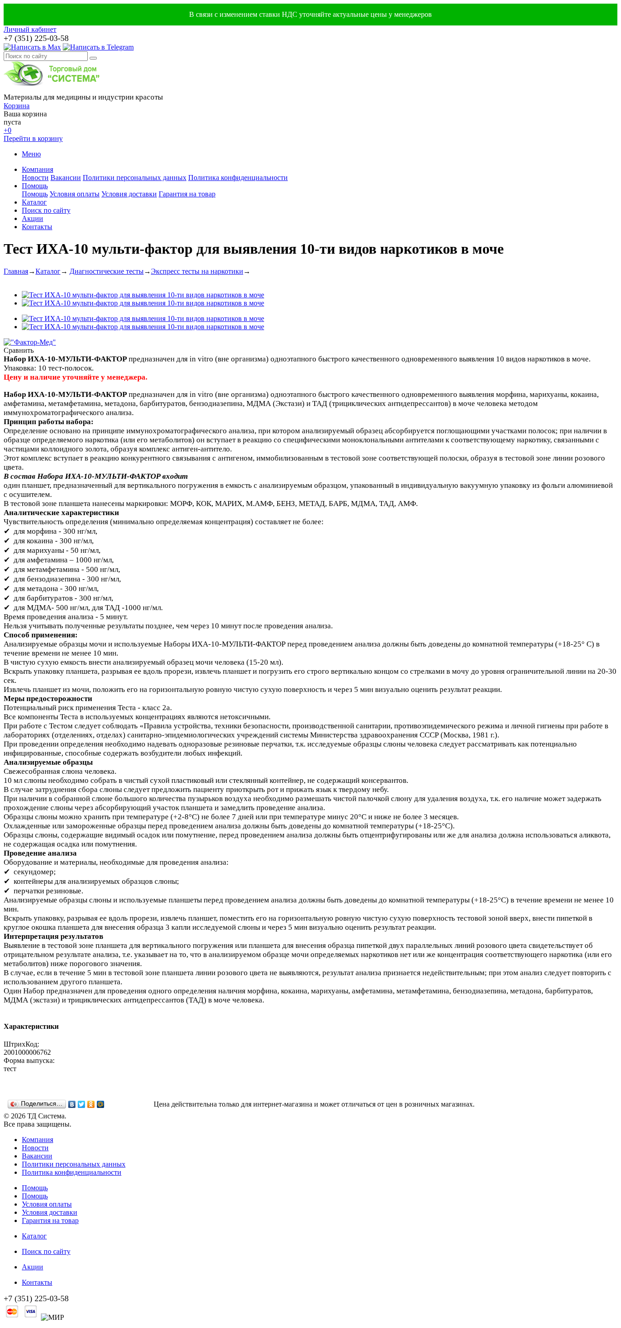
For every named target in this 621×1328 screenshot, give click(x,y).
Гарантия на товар (187, 194)
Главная (16, 271)
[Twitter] (81, 1104)
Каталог (34, 202)
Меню (31, 154)
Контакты (37, 227)
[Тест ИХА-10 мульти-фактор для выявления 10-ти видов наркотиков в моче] (143, 295)
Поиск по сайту (46, 210)
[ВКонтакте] (72, 1104)
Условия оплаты (75, 194)
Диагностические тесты (107, 271)
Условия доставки (129, 194)
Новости (35, 177)
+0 (7, 130)
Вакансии (65, 177)
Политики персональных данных (134, 177)
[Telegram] (98, 47)
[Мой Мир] (100, 1104)
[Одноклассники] (91, 1104)
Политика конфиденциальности (238, 177)
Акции (32, 218)
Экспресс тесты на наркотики (197, 271)
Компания (37, 169)
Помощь (35, 186)
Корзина (17, 106)
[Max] (32, 47)
